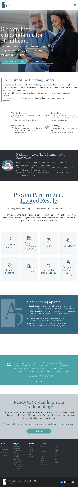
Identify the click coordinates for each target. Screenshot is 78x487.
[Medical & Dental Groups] (49, 265)
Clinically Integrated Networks (30, 246)
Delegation (2, 449)
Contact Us (43, 452)
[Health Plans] (68, 240)
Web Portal (30, 455)
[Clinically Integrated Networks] (29, 238)
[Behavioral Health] (10, 239)
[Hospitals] (29, 266)
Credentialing (2, 447)
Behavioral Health (9, 246)
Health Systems (9, 271)
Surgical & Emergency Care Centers (68, 271)
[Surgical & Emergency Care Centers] (68, 262)
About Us (43, 448)
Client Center (30, 450)
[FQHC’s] (49, 240)
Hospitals (29, 271)
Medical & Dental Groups (48, 271)
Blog (30, 447)
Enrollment (2, 452)
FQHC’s (49, 246)
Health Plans (68, 246)
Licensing (2, 455)
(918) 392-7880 (56, 461)
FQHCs (14, 459)
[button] (74, 5)
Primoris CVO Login (43, 458)
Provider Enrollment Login (43, 465)
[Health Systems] (10, 265)
